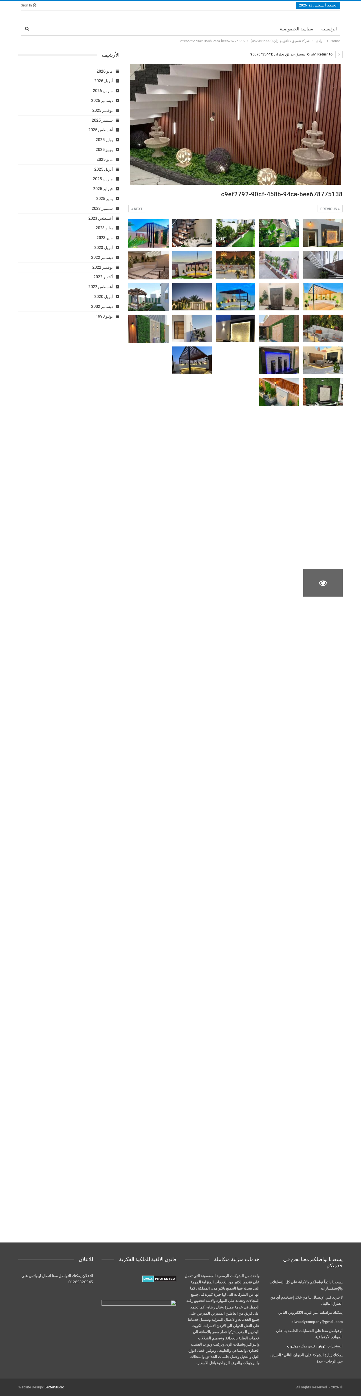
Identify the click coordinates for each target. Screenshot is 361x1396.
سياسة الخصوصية (296, 29)
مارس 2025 (103, 179)
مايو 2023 (104, 237)
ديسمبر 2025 (102, 100)
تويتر (321, 1346)
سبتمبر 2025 (102, 120)
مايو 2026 (104, 71)
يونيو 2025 (104, 149)
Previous (329, 209)
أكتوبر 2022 (103, 277)
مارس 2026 (103, 90)
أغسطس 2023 (100, 218)
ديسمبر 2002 (102, 306)
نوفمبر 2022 (102, 267)
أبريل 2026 (103, 81)
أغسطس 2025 (100, 130)
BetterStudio (54, 1387)
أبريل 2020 (103, 296)
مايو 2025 (104, 159)
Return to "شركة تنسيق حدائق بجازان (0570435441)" (291, 54)
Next (137, 209)
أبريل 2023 (103, 247)
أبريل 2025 (103, 169)
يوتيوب (292, 1346)
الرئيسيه (329, 29)
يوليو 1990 (104, 316)
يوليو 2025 (104, 139)
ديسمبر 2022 (102, 257)
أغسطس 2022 (100, 286)
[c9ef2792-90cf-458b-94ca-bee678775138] (323, 233)
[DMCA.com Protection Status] (159, 1279)
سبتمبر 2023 (102, 208)
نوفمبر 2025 (102, 110)
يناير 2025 (104, 198)
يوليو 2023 (104, 228)
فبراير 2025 (103, 188)
